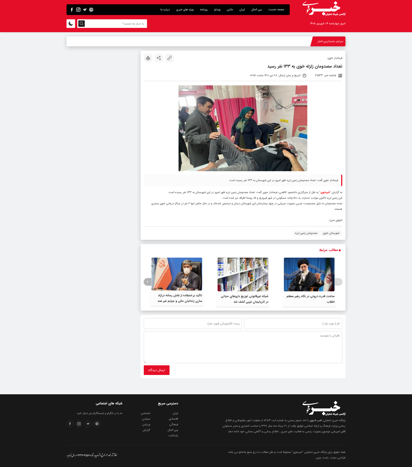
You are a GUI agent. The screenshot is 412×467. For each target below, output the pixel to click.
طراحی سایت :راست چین (330, 457)
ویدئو (217, 9)
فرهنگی (173, 424)
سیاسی (146, 419)
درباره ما (165, 9)
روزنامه (204, 9)
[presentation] (338, 282)
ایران (242, 9)
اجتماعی (145, 413)
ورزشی (146, 424)
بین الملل (256, 9)
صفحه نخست (276, 9)
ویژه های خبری (185, 9)
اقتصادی (173, 419)
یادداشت (173, 435)
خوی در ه (303, 41)
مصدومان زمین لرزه (306, 233)
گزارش (146, 430)
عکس (230, 9)
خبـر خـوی (316, 420)
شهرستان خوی (331, 233)
